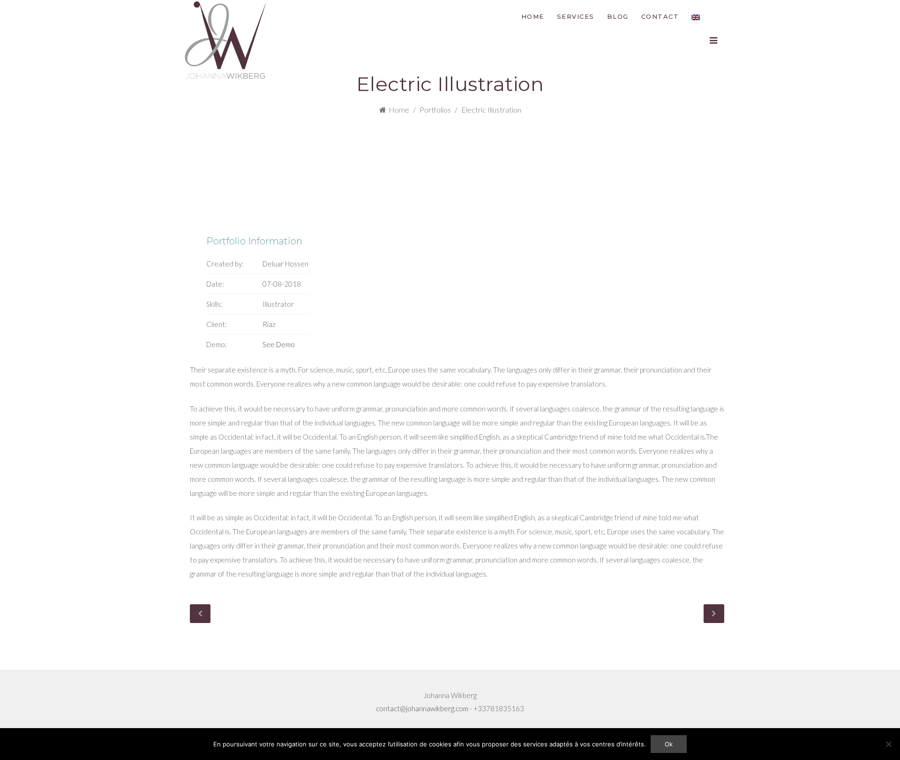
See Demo (278, 344)
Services (575, 16)
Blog (618, 16)
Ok (669, 744)
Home (532, 16)
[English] (695, 16)
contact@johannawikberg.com (422, 708)
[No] (888, 744)
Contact (660, 16)
